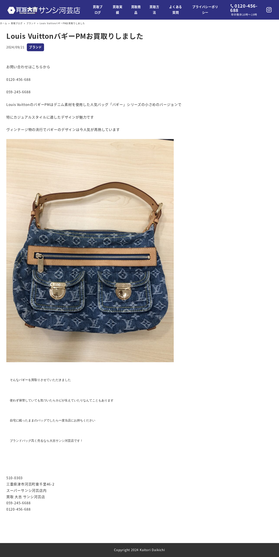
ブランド (35, 47)
